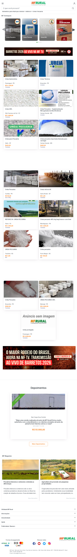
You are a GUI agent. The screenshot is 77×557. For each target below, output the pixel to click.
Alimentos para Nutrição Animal (13, 11)
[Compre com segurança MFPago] (4, 543)
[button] (72, 8)
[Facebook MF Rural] (34, 543)
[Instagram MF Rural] (49, 543)
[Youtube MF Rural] (39, 543)
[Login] (74, 3)
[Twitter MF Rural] (44, 543)
